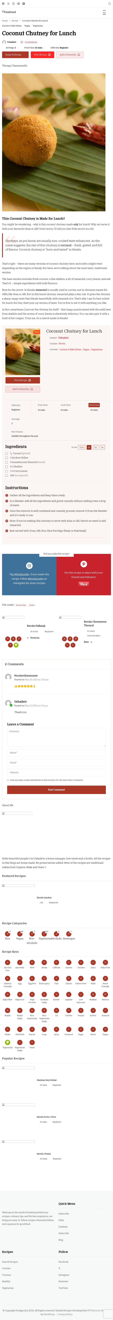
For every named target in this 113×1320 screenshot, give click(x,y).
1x (89, 447)
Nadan (31, 605)
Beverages (69, 938)
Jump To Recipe (13, 54)
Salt (19, 475)
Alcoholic (56, 938)
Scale (74, 447)
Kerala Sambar (44, 897)
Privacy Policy (65, 1314)
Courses (6, 1268)
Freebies (63, 1227)
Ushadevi (11, 42)
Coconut (20, 453)
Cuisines (6, 1275)
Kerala (62, 343)
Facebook (63, 1262)
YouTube (63, 1288)
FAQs (61, 1220)
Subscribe (64, 1213)
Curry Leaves (18, 471)
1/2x (81, 447)
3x (102, 447)
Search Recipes (10, 1262)
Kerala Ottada (44, 1154)
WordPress (49, 1314)
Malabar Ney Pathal (47, 1080)
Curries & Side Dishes (12, 26)
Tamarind (27, 462)
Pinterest (63, 1281)
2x (95, 447)
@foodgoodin (35, 578)
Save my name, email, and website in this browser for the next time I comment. (46, 780)
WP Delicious (94, 1310)
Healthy (6, 1281)
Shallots (16, 466)
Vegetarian (38, 26)
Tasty (36, 332)
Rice (7, 938)
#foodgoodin (21, 574)
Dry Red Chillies (19, 457)
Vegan (27, 26)
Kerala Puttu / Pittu (46, 1117)
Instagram (64, 1275)
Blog (61, 1240)
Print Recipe (40, 54)
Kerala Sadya (21, 605)
